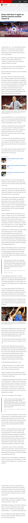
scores (25, 1)
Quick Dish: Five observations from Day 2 (16, 172)
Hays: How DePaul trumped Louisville (15, 158)
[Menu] (2, 1)
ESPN (8, 1)
